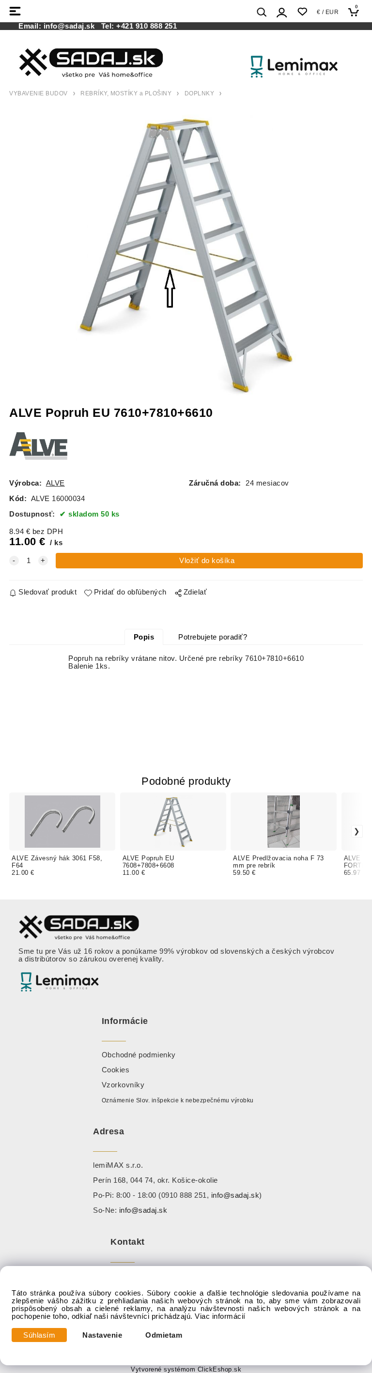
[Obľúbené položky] (302, 12)
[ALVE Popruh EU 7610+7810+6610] (186, 253)
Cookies (116, 1070)
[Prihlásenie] (282, 12)
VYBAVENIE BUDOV (38, 93)
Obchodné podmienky (139, 1055)
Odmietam (163, 1335)
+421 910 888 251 (146, 26)
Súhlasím (39, 1335)
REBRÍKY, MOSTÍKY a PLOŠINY (125, 93)
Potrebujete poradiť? (212, 637)
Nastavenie (102, 1335)
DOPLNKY (200, 93)
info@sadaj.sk (71, 26)
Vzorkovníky (123, 1085)
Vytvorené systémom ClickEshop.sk (186, 1369)
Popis (144, 637)
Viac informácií (220, 1316)
